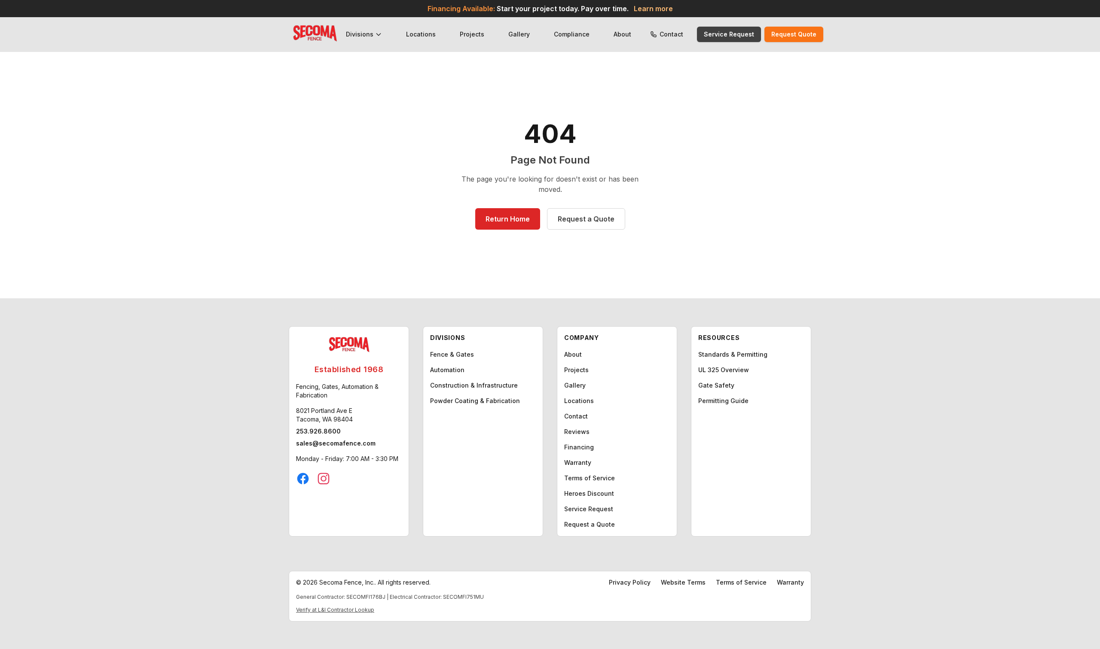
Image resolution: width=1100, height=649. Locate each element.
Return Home (508, 219)
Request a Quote (586, 219)
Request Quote (793, 34)
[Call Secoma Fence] (653, 34)
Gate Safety (716, 385)
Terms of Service (589, 478)
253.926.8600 (318, 431)
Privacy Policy (630, 582)
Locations (421, 34)
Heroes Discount (589, 493)
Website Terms (683, 582)
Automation (447, 369)
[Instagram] (323, 478)
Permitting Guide (723, 400)
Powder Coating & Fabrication (475, 400)
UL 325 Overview (723, 369)
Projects (472, 34)
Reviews (577, 431)
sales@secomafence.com (336, 443)
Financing (579, 447)
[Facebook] (303, 478)
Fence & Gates (452, 354)
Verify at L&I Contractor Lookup (335, 610)
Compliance (572, 34)
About (622, 34)
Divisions (359, 34)
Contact (671, 34)
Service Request (729, 34)
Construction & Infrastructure (474, 385)
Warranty (577, 462)
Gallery (519, 34)
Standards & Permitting (732, 354)
